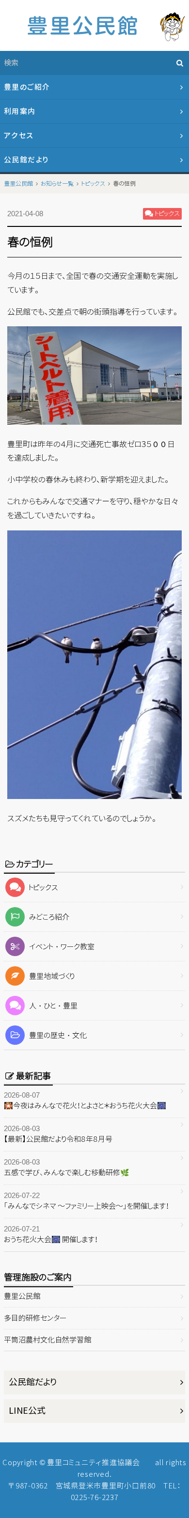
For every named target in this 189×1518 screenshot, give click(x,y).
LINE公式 (27, 1411)
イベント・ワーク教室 (61, 947)
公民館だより (26, 160)
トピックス (43, 887)
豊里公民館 (22, 1296)
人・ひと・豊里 (53, 1006)
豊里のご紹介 (27, 87)
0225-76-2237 (95, 1497)
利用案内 (20, 111)
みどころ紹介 (49, 917)
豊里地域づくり (52, 976)
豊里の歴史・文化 (58, 1035)
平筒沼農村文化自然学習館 (47, 1340)
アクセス (19, 135)
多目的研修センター (35, 1318)
